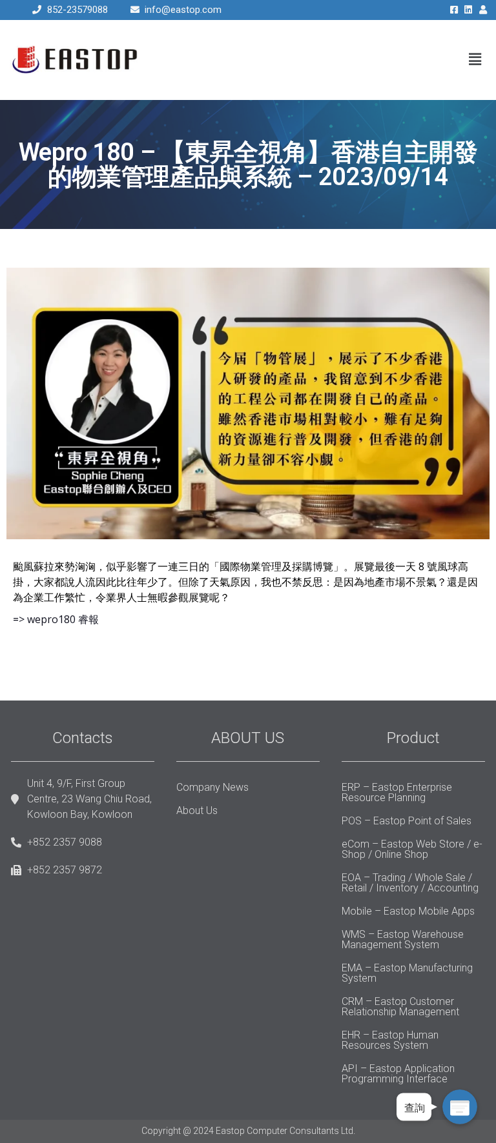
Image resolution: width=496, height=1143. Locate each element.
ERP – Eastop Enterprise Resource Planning (397, 792)
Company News (212, 787)
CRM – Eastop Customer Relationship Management (400, 1006)
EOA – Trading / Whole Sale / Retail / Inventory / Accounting (410, 882)
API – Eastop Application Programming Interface (398, 1073)
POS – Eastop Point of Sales (406, 821)
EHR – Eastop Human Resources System (390, 1040)
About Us (197, 810)
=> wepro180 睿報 (56, 619)
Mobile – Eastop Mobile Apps (408, 911)
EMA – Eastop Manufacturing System (407, 973)
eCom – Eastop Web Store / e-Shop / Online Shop (412, 849)
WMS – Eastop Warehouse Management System (403, 939)
